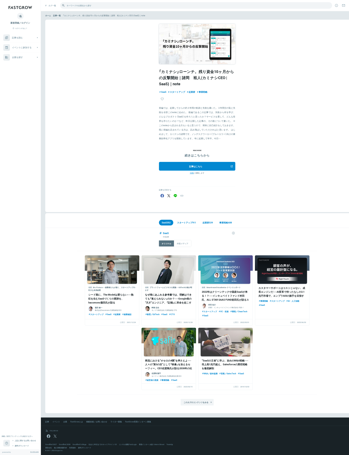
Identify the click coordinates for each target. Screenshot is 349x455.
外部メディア (182, 243)
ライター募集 (116, 421)
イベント (56, 421)
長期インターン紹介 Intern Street (151, 444)
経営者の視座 (152, 380)
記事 (47, 421)
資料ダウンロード (84, 447)
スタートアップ (177, 91)
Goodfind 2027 (51, 444)
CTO (173, 314)
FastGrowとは (76, 421)
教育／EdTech (153, 314)
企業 (65, 421)
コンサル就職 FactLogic (128, 444)
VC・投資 (224, 311)
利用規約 (72, 447)
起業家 (192, 91)
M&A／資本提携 (211, 373)
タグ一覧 (52, 5)
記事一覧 (57, 15)
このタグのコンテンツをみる (196, 402)
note (192, 173)
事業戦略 (203, 91)
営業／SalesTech (228, 373)
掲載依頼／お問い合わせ (96, 421)
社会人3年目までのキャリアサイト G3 (103, 444)
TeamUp (169, 444)
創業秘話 (127, 314)
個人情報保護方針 (60, 447)
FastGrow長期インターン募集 (138, 421)
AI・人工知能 (293, 301)
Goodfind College (79, 444)
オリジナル (166, 243)
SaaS (163, 91)
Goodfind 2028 (64, 444)
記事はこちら (195, 166)
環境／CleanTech (239, 311)
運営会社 (48, 447)
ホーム (48, 15)
